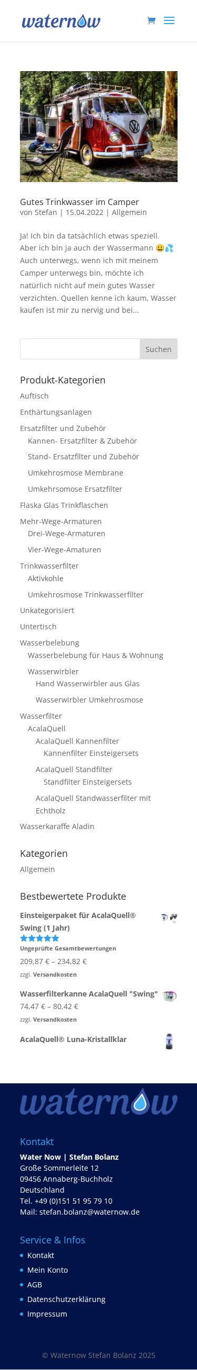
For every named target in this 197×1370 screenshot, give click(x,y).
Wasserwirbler (53, 671)
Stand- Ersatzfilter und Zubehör (83, 456)
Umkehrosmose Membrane (75, 473)
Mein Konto (47, 1270)
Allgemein (129, 212)
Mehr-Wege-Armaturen (61, 521)
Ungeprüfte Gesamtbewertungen (68, 948)
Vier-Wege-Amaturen (64, 549)
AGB (34, 1284)
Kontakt (40, 1255)
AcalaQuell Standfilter (74, 769)
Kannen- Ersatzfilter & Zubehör (82, 441)
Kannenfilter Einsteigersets (91, 753)
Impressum (47, 1314)
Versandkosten (55, 974)
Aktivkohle (46, 578)
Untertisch (38, 626)
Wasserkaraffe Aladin (57, 826)
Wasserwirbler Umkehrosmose (89, 700)
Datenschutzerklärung (66, 1299)
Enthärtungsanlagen (56, 412)
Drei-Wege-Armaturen (67, 533)
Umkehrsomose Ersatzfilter (75, 489)
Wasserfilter (41, 716)
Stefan (46, 212)
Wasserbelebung (49, 643)
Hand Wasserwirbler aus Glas (88, 683)
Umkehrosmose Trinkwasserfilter (85, 594)
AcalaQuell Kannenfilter (77, 741)
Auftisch (34, 396)
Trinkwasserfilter (49, 566)
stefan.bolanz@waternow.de (89, 1212)
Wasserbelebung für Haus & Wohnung (95, 655)
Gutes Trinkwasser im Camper (79, 202)
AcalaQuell (47, 728)
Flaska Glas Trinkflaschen (64, 505)
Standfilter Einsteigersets (88, 782)
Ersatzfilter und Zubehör (63, 428)
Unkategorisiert (47, 610)
